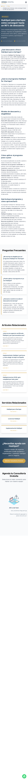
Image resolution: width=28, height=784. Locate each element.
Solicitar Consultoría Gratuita (14, 461)
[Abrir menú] (26, 2)
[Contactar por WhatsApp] (24, 776)
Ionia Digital (12, 166)
